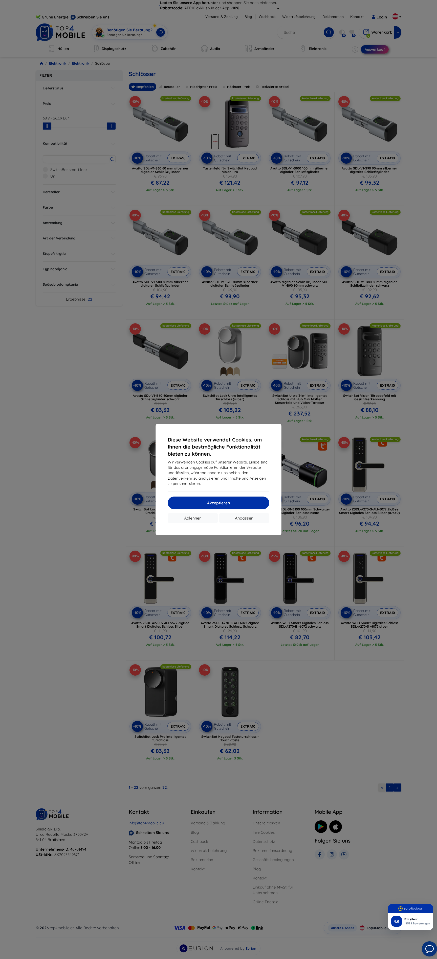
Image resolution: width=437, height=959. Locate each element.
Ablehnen (193, 518)
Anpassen (244, 518)
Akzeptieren (218, 502)
